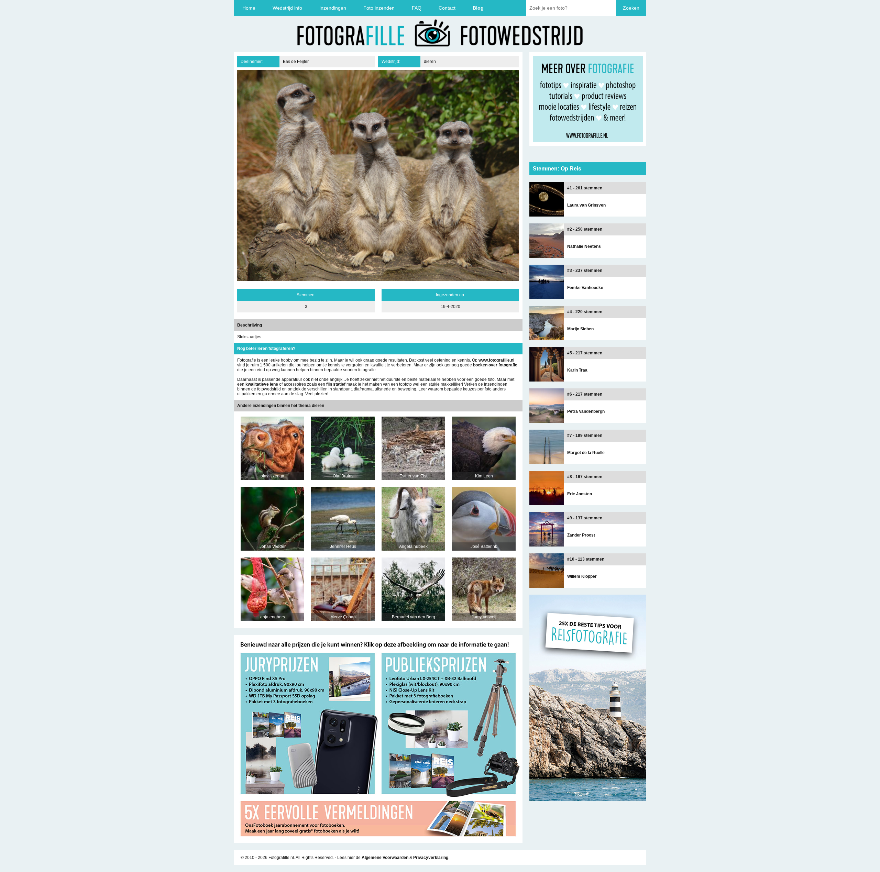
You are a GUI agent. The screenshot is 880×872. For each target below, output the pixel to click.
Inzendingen (332, 8)
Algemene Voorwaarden (385, 857)
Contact (447, 8)
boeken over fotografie (495, 365)
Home (248, 8)
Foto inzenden (379, 8)
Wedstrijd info (287, 8)
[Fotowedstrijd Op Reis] (378, 840)
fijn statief (335, 384)
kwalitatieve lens (261, 384)
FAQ (416, 8)
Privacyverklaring (430, 857)
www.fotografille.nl (496, 360)
